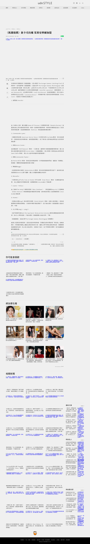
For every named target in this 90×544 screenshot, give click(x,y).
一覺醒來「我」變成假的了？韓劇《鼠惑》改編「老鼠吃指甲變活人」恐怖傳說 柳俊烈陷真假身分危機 (54, 275)
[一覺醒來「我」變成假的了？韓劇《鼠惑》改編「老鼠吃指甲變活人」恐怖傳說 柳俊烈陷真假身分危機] (54, 266)
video (82, 8)
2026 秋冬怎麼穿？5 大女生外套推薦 (71, 510)
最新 (7, 8)
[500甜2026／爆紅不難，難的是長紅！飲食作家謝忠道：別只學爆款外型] (54, 382)
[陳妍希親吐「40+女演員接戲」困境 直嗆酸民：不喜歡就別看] (35, 266)
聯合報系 (53, 539)
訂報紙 (58, 539)
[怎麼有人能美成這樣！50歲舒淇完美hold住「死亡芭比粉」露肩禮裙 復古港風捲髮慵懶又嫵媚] (35, 498)
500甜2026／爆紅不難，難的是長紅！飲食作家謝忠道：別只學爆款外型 (54, 391)
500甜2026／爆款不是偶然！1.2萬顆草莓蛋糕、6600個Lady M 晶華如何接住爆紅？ (34, 410)
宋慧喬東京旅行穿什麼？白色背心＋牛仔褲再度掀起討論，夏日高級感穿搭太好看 (71, 494)
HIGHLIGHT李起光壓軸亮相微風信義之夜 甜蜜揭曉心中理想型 (54, 525)
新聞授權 (33, 539)
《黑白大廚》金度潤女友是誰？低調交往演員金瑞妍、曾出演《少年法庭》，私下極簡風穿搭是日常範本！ (54, 507)
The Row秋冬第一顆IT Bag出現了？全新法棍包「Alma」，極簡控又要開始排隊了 (14, 468)
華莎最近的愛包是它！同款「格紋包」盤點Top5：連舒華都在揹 (71, 523)
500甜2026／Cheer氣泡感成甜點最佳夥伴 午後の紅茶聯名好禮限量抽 (15, 429)
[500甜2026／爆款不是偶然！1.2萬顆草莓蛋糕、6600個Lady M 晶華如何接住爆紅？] (35, 401)
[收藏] (7, 92)
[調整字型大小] (7, 97)
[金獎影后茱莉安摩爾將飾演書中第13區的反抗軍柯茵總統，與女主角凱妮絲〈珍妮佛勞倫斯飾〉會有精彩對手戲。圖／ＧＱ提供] (37, 232)
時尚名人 (14, 8)
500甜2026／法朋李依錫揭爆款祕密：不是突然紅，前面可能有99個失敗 (15, 410)
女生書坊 (74, 8)
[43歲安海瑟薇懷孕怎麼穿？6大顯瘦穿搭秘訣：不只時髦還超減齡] (81, 499)
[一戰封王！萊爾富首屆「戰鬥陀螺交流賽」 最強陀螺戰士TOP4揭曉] (15, 382)
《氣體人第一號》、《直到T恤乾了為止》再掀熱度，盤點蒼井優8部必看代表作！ (14, 506)
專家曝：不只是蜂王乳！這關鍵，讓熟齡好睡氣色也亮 (14, 319)
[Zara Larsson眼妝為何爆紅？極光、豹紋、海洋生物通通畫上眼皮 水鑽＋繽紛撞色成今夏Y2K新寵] (54, 459)
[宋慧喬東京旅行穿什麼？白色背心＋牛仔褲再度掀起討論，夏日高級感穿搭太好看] (81, 494)
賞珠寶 (48, 8)
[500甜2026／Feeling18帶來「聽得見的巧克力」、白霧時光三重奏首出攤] (35, 478)
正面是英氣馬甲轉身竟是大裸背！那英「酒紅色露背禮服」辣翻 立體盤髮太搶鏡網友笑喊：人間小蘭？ (15, 274)
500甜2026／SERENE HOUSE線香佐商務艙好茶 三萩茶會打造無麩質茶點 (35, 429)
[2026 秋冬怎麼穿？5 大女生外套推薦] (81, 511)
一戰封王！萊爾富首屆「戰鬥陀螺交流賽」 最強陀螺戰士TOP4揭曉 (15, 390)
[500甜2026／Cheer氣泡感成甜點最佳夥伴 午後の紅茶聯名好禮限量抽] (15, 421)
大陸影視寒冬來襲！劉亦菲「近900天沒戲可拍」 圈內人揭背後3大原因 (54, 487)
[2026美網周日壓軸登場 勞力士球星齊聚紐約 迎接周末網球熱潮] (54, 401)
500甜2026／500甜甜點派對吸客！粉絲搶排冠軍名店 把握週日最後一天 (35, 391)
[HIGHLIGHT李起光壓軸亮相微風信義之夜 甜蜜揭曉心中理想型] (54, 517)
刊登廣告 (22, 539)
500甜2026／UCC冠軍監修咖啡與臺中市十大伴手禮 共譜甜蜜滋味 (34, 448)
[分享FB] (7, 83)
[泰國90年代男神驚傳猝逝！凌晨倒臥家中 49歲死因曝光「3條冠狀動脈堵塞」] (15, 517)
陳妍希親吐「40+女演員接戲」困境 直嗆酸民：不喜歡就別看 (34, 273)
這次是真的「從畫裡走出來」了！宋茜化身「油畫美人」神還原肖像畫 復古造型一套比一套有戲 (34, 320)
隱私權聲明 (47, 539)
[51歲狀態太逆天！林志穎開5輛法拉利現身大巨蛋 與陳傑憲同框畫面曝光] (15, 285)
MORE (82, 405)
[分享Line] (7, 88)
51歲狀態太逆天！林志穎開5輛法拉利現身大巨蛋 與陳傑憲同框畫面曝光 (15, 293)
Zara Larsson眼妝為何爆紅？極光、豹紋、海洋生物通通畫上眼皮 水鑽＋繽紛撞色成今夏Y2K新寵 (54, 468)
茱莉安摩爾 (26, 238)
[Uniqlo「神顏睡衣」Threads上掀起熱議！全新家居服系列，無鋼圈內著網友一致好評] (81, 517)
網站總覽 (68, 539)
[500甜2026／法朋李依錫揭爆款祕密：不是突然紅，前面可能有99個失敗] (15, 401)
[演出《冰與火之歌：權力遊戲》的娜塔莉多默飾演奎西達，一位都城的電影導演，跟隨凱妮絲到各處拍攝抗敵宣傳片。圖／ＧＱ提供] (35, 57)
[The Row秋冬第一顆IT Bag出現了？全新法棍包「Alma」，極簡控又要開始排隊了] (15, 459)
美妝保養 (32, 8)
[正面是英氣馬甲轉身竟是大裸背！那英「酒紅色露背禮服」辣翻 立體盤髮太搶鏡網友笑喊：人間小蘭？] (15, 266)
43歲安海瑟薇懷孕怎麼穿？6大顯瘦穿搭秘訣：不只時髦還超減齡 (71, 499)
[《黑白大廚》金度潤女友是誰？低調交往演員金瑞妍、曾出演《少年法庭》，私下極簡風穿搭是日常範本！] (54, 498)
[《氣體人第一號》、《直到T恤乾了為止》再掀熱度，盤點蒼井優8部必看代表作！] (15, 498)
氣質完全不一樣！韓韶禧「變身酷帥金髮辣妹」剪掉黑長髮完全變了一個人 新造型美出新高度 (34, 340)
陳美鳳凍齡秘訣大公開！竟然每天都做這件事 (54, 319)
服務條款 (39, 539)
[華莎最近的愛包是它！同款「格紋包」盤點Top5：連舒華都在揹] (81, 523)
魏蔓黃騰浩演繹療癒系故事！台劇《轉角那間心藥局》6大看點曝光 (15, 486)
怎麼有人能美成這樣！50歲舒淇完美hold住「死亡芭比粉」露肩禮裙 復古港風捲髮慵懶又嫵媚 (35, 506)
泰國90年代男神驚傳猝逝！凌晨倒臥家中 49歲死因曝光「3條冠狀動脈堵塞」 (15, 525)
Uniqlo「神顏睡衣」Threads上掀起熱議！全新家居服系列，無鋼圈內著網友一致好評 (71, 518)
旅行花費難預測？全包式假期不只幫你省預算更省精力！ (14, 339)
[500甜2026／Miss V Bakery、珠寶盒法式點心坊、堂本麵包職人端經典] (35, 517)
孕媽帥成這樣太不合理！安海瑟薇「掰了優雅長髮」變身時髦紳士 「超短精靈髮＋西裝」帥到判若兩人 (34, 360)
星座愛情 (65, 8)
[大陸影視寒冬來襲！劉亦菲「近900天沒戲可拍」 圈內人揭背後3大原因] (54, 478)
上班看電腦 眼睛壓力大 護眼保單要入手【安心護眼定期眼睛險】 (15, 359)
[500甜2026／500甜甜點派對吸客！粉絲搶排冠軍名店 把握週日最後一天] (35, 382)
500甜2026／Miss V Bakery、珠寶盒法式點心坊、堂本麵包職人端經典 (34, 525)
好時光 (40, 8)
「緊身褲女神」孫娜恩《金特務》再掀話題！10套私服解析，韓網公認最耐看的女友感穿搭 (71, 506)
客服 (29, 539)
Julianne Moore (19, 238)
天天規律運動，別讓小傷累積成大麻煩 (54, 339)
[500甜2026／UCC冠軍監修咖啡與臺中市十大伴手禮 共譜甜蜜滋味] (35, 440)
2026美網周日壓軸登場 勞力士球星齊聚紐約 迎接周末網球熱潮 (54, 409)
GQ (12, 238)
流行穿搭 (23, 8)
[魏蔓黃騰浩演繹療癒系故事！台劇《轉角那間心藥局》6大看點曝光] (15, 478)
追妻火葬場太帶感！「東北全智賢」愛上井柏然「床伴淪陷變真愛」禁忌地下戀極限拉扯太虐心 (55, 360)
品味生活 (56, 8)
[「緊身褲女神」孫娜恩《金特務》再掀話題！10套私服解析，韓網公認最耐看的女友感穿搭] (81, 505)
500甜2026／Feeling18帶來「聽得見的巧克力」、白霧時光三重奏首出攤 (34, 487)
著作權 (43, 539)
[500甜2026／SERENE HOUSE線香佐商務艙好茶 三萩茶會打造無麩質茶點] (35, 421)
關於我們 (63, 539)
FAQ (26, 539)
